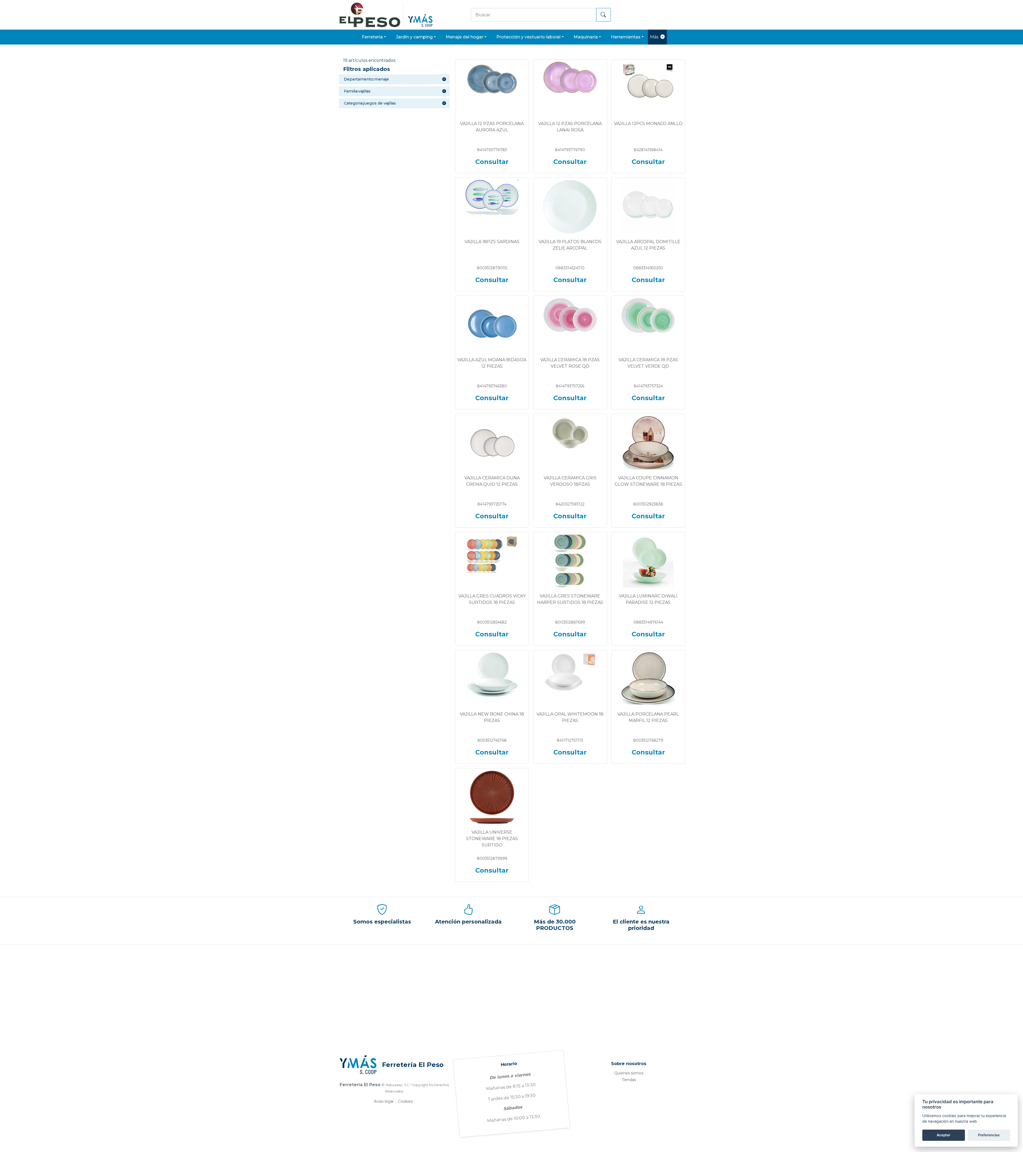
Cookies (405, 1101)
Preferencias (989, 1135)
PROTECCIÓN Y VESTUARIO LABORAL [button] (528, 36)
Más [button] (654, 36)
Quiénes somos (628, 1073)
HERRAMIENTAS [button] (625, 36)
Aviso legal (383, 1101)
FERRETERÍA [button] (372, 36)
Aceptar (943, 1135)
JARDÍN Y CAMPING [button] (414, 36)
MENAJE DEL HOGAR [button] (464, 36)
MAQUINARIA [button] (586, 36)
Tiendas (629, 1079)
